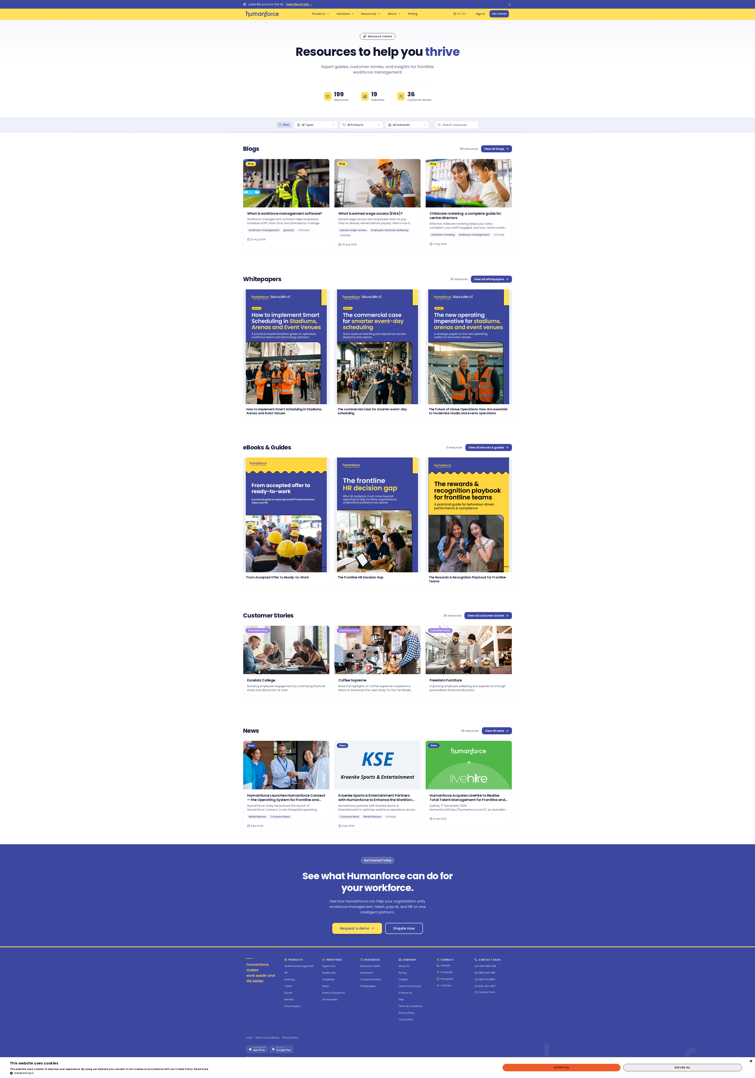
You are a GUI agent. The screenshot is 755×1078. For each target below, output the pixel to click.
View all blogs (494, 149)
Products (318, 14)
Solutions (343, 14)
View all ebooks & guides (486, 447)
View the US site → (299, 4)
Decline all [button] (682, 1067)
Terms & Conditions (267, 1037)
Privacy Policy (290, 1037)
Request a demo (354, 928)
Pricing (412, 14)
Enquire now (404, 928)
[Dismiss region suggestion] (509, 4)
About (392, 14)
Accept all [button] (561, 1067)
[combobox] (316, 125)
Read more (201, 1069)
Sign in (480, 14)
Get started (499, 13)
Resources (368, 14)
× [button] (750, 1061)
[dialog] (377, 1067)
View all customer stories (486, 616)
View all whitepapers (489, 279)
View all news (494, 731)
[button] (109, 1073)
